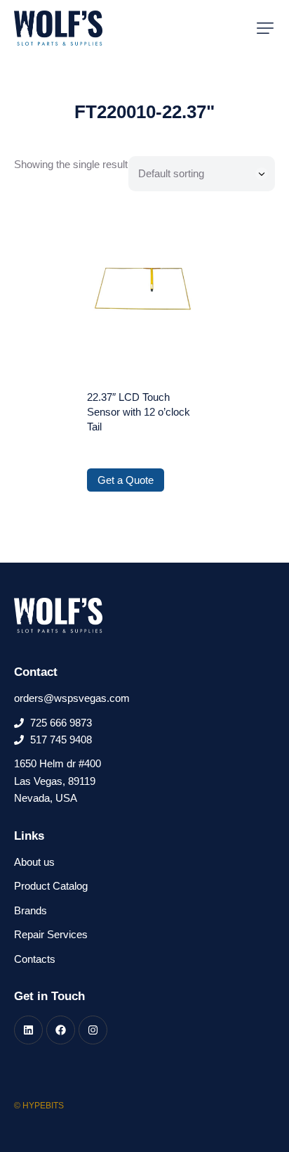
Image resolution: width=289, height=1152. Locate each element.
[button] (265, 28)
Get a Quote (126, 480)
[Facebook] (60, 1030)
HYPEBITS (43, 1106)
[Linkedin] (28, 1030)
